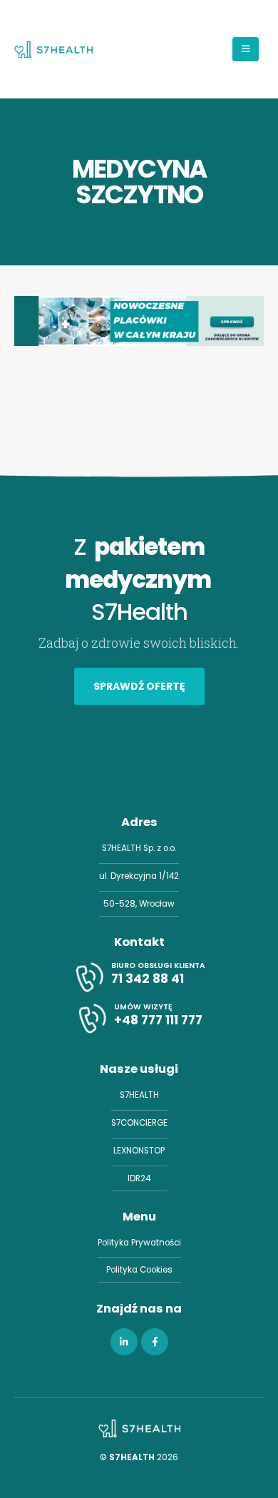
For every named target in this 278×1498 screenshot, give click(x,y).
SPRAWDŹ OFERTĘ (139, 686)
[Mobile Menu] (245, 49)
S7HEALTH (139, 1095)
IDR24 (139, 1178)
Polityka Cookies (139, 1269)
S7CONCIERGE (139, 1122)
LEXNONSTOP (139, 1150)
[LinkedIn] (124, 1341)
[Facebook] (154, 1341)
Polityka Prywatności (139, 1242)
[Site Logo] (53, 49)
